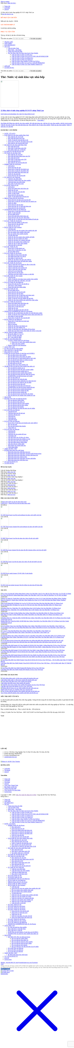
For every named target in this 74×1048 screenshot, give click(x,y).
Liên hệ (6, 9)
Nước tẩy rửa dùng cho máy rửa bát (18, 309)
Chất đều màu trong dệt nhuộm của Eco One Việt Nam (16, 686)
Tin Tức (6, 804)
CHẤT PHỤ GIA (9, 347)
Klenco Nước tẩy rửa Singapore (17, 345)
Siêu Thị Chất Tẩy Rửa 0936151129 (24, 114)
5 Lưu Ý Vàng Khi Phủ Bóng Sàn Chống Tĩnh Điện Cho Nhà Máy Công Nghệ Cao (25, 632)
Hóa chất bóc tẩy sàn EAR (15, 137)
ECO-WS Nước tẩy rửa (11, 288)
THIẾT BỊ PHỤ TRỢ (10, 448)
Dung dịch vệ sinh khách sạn (16, 248)
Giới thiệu (7, 8)
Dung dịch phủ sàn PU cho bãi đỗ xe (18, 284)
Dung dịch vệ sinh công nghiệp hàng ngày (24, 342)
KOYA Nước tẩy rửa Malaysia (13, 319)
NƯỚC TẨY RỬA (9, 133)
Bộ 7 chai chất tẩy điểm (14, 337)
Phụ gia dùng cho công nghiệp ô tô (18, 364)
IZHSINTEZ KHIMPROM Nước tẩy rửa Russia (18, 311)
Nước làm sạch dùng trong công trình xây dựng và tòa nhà (24, 330)
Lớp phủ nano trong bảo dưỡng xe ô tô (19, 439)
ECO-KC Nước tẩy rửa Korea (13, 221)
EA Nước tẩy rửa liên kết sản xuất (14, 151)
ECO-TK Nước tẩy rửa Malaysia (13, 282)
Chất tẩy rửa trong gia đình (15, 266)
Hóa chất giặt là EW (13, 158)
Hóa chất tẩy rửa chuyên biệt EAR (18, 143)
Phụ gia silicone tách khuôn (16, 406)
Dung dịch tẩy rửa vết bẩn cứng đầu (18, 297)
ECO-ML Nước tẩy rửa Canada (13, 276)
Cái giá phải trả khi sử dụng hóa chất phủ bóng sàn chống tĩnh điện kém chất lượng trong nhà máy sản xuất (31, 642)
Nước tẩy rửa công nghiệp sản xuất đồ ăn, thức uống (23, 300)
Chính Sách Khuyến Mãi (15, 51)
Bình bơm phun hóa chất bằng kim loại (19, 452)
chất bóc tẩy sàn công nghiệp (51, 123)
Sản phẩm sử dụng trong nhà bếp (17, 255)
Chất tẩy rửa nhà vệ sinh (8, 125)
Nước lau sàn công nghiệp (58, 125)
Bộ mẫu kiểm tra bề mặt (15, 363)
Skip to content (5, 1)
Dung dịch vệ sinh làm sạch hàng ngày (19, 211)
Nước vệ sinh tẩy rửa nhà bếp (16, 192)
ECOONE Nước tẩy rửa (11, 185)
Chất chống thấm (13, 447)
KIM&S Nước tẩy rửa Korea (12, 164)
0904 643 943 (11, 485)
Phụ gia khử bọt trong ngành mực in (18, 371)
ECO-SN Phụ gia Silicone (11, 429)
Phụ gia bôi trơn (12, 424)
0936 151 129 (11, 491)
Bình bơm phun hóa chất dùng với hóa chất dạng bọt (23, 455)
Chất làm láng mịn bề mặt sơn (16, 413)
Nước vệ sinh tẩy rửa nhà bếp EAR (18, 140)
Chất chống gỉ (12, 427)
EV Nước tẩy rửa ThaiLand (12, 177)
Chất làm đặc (11, 431)
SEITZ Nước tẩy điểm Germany (13, 332)
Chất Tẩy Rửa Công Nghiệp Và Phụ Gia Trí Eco (26, 61)
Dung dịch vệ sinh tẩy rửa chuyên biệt (19, 318)
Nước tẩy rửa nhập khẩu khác (12, 339)
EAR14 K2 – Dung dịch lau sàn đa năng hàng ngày (15, 503)
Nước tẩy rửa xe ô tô (14, 225)
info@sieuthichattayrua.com (24, 962)
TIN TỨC (7, 46)
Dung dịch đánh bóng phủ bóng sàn (18, 172)
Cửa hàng (7, 782)
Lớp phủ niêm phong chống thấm (17, 442)
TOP (2, 964)
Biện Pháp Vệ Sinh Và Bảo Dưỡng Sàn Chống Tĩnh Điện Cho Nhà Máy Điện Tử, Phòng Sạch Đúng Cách (31, 614)
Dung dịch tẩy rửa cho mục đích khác (18, 217)
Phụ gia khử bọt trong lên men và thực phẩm (20, 369)
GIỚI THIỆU (8, 43)
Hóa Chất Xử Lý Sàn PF (11, 352)
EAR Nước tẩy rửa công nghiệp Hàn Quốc (16, 135)
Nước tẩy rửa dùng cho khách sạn (17, 326)
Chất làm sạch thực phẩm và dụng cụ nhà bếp (21, 274)
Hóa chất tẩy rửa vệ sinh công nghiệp (39, 125)
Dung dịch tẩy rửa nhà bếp (15, 224)
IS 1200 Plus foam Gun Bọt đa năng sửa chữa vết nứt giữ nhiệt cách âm (21, 561)
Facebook (35, 962)
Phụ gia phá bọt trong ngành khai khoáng (19, 389)
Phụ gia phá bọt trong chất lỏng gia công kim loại (22, 381)
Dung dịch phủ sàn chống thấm (17, 287)
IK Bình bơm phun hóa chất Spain (14, 450)
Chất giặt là (11, 166)
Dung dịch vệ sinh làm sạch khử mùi (18, 321)
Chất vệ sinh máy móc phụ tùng (17, 269)
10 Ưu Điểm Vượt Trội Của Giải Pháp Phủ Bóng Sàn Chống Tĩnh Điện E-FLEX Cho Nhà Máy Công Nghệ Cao (33, 627)
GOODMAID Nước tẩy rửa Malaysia (15, 209)
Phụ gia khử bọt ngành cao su (16, 368)
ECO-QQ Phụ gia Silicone (12, 421)
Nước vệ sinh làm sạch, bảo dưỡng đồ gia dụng (21, 329)
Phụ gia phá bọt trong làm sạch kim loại (19, 385)
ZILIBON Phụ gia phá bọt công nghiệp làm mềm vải (19, 366)
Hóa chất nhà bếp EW (14, 161)
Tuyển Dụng (8, 792)
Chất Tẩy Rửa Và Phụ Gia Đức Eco (22, 54)
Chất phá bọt (11, 416)
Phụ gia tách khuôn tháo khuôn (17, 426)
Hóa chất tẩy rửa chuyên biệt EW (17, 162)
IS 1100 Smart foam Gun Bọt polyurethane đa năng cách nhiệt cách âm (21, 515)
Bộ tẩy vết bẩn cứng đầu (15, 335)
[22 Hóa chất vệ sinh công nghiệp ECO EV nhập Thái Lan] (10, 107)
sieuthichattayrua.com (10, 757)
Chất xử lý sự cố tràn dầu (15, 271)
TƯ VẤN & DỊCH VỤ (11, 461)
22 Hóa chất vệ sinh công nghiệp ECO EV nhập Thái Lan (22, 110)
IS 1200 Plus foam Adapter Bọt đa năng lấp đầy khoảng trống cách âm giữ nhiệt (23, 550)
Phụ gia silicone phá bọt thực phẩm (18, 405)
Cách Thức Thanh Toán (11, 785)
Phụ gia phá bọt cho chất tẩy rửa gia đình (19, 382)
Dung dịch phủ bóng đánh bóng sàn (18, 216)
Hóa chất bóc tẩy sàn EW (15, 154)
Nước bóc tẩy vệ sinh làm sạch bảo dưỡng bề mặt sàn (23, 219)
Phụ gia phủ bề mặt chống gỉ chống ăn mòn (20, 360)
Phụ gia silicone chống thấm (16, 400)
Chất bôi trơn (11, 277)
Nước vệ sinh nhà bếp (14, 213)
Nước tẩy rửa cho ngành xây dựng (18, 238)
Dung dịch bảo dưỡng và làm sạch (18, 222)
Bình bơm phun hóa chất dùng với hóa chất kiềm (22, 458)
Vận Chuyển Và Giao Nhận (12, 790)
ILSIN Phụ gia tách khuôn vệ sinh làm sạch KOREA (19, 353)
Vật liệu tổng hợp (13, 235)
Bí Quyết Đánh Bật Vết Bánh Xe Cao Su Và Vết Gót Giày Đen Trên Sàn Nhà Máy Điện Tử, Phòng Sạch (31, 605)
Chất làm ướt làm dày (14, 415)
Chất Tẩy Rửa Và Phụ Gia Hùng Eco (22, 58)
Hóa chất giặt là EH (13, 146)
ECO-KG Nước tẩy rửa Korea (13, 301)
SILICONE (7, 397)
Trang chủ (7, 6)
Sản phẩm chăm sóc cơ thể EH (16, 149)
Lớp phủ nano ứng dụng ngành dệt (18, 440)
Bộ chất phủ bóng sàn (36, 123)
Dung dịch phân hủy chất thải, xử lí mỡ (19, 280)
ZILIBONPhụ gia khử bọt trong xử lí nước (20, 376)
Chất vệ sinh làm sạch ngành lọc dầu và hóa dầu (21, 264)
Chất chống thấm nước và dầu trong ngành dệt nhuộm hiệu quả (19, 680)
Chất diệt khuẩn (12, 419)
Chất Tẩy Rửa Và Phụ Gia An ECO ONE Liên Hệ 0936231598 (30, 56)
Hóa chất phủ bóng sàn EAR (16, 138)
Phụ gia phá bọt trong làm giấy (16, 384)
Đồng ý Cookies (5, 969)
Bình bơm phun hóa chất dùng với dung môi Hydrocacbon (24, 453)
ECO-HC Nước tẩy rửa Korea (13, 263)
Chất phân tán (12, 418)
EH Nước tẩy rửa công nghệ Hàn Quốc (15, 145)
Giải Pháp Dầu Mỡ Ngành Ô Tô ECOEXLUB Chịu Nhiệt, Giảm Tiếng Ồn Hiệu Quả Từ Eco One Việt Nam (32, 652)
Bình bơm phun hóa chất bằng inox (18, 460)
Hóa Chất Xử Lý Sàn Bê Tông (13, 350)
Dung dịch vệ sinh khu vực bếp (17, 250)
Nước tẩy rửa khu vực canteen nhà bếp (19, 240)
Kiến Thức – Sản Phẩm (14, 50)
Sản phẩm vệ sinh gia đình (15, 316)
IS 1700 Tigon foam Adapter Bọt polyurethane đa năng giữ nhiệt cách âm (22, 526)
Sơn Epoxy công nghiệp (15, 285)
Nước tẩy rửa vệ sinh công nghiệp (17, 243)
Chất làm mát (12, 229)
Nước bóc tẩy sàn (13, 190)
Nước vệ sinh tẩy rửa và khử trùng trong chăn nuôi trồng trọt (25, 314)
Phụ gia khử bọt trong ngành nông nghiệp (20, 373)
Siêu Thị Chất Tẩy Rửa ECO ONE (26, 795)
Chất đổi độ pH (12, 411)
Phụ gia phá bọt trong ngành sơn (17, 392)
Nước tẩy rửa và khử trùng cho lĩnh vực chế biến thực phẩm (25, 313)
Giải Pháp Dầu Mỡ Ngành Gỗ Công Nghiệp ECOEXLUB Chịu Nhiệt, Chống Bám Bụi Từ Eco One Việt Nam (33, 647)
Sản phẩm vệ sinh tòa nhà (15, 258)
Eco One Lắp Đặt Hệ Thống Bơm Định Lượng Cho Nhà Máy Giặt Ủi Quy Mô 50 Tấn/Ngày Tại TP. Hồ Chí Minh (34, 595)
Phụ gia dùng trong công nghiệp (17, 355)
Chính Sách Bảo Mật (10, 788)
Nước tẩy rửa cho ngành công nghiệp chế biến (21, 237)
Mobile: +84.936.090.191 (8, 962)
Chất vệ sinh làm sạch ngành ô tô (17, 267)
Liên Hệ (6, 958)
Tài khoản (7, 770)
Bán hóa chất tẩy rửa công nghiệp (19, 123)
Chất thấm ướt (12, 436)
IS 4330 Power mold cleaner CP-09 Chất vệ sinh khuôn (16, 573)
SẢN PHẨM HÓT (9, 45)
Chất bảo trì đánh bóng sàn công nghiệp (19, 180)
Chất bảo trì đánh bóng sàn (19, 872)
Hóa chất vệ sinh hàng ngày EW (17, 159)
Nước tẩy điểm (12, 203)
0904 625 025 (11, 494)
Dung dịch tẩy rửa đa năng (15, 195)
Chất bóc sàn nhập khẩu (15, 179)
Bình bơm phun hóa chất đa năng (17, 457)
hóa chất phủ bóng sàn (21, 125)
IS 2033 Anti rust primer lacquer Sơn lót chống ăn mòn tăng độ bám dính (21, 585)
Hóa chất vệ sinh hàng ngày (16, 183)
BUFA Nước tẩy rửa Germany (13, 227)
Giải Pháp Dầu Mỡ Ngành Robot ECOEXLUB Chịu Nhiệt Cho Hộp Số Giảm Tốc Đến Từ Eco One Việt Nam (33, 656)
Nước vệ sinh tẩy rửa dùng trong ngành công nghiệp (23, 279)
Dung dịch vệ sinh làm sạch (16, 306)
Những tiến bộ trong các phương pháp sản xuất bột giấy (17, 689)
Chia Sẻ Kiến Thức (13, 48)
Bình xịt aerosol (12, 324)
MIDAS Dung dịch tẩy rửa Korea (14, 198)
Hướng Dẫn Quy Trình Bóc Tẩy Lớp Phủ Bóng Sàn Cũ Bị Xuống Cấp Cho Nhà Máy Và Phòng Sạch (30, 610)
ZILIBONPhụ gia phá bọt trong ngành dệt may (21, 387)
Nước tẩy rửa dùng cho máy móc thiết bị (19, 259)
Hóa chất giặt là (16, 827)
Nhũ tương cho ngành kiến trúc (17, 445)
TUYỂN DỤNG (9, 67)
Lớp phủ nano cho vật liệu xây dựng (18, 437)
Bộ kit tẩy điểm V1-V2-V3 (15, 334)
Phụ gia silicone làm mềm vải (16, 402)
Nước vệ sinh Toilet (13, 193)
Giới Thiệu (7, 801)
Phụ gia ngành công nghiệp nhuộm (18, 234)
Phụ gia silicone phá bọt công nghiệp (18, 403)
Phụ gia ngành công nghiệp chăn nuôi (19, 232)
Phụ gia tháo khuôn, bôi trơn (16, 361)
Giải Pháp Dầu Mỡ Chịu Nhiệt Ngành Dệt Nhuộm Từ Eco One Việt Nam (22, 669)
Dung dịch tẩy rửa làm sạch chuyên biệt (19, 200)
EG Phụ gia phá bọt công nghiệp (13, 348)
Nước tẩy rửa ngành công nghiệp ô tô (18, 242)
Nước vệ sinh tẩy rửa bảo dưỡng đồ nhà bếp (20, 298)
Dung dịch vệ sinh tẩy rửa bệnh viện (18, 170)
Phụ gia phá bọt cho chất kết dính (17, 379)
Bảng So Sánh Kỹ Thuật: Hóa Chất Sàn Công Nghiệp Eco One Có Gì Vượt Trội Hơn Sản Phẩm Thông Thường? (33, 600)
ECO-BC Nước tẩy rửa (11, 246)
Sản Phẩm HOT (5, 123)
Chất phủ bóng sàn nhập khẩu (16, 182)
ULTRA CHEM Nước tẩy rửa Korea (18, 340)
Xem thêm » (40, 120)
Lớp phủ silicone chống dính (16, 444)
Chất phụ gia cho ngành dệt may (17, 434)
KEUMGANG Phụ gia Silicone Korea (15, 398)
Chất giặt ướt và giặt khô (15, 245)
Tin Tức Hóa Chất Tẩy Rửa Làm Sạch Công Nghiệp (23, 53)
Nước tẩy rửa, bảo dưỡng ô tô (16, 327)
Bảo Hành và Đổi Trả (10, 787)
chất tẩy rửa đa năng (66, 123)
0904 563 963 (11, 3)
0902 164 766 (11, 472)
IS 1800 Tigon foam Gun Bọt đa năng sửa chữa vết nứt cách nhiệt (19, 538)
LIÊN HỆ (7, 66)
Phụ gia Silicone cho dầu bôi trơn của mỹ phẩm (21, 408)
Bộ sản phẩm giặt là (13, 214)
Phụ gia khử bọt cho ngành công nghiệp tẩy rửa (21, 395)
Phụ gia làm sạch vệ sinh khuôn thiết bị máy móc (22, 358)
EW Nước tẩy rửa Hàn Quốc (12, 153)
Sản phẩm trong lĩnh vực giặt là (17, 256)
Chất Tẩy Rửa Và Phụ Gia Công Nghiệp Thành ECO (27, 64)
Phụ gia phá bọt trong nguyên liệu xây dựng (20, 394)
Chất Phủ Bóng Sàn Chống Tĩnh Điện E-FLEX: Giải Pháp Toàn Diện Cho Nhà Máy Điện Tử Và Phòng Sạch (32, 637)
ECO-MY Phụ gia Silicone (12, 410)
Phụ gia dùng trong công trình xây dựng (19, 356)
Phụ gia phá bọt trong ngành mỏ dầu (18, 390)
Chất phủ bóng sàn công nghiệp (21, 870)
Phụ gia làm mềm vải (14, 377)
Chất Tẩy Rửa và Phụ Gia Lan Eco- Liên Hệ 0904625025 (28, 63)
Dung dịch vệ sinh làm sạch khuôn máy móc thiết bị (23, 423)
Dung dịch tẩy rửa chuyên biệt (16, 175)
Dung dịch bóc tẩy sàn (14, 167)
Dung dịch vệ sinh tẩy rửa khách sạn (18, 169)
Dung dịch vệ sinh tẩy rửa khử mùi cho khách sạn (22, 201)
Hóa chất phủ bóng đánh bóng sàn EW (19, 156)
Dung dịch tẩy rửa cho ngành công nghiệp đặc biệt (22, 230)
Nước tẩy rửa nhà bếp (14, 174)
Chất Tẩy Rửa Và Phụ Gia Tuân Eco (22, 59)
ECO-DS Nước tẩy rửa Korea (12, 253)
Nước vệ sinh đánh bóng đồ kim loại (18, 196)
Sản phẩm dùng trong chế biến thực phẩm (20, 261)
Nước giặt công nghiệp (18, 343)
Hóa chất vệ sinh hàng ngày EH (17, 148)
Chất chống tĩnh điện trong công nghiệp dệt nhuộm (15, 683)
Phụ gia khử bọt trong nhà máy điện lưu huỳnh (21, 374)
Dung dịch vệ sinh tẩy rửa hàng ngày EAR (20, 141)
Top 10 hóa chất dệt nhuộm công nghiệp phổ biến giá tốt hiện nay (19, 693)
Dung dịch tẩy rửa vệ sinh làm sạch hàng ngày (21, 295)
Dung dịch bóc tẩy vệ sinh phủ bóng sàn (19, 206)
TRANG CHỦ (8, 42)
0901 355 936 (11, 481)
